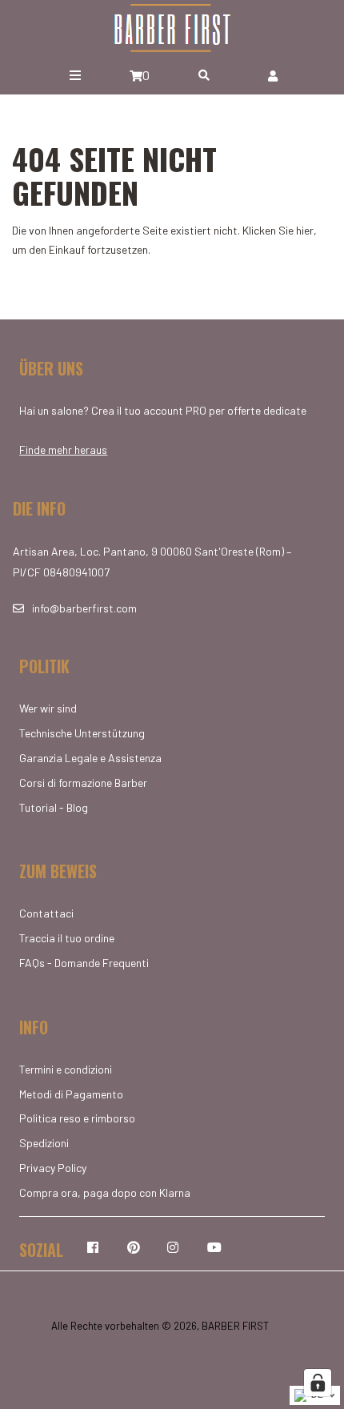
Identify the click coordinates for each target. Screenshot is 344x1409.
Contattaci (46, 913)
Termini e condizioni (65, 1069)
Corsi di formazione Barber (83, 782)
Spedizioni (44, 1143)
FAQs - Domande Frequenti (84, 962)
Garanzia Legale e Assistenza (90, 758)
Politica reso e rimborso (77, 1118)
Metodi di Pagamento (71, 1094)
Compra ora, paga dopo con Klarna (104, 1192)
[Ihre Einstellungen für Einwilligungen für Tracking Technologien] (317, 1382)
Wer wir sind (48, 708)
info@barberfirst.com (84, 608)
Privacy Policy (52, 1167)
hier (305, 230)
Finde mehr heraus (63, 449)
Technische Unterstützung (82, 733)
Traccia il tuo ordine (66, 938)
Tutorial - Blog (53, 807)
